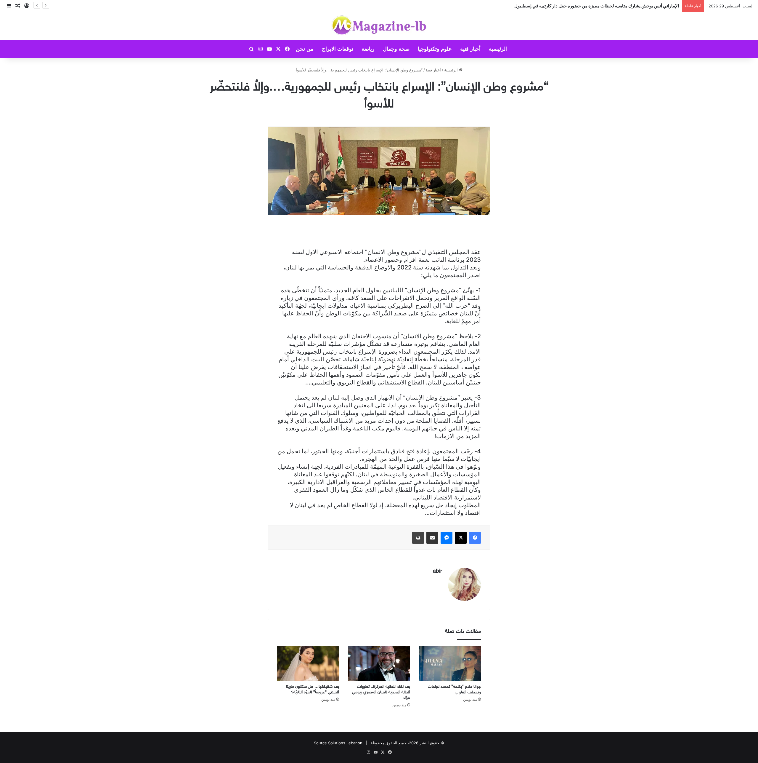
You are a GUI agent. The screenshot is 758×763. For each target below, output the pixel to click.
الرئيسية (498, 49)
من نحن (305, 49)
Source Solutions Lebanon (338, 742)
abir (437, 571)
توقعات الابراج (337, 49)
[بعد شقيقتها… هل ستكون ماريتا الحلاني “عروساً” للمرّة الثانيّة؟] (308, 663)
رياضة (368, 49)
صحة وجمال (396, 49)
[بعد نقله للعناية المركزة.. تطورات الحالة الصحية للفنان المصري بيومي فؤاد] (379, 663)
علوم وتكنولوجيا (435, 49)
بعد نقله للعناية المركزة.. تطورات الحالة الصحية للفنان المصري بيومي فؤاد (381, 692)
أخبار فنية (470, 49)
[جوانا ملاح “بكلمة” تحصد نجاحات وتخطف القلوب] (450, 663)
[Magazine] (379, 26)
